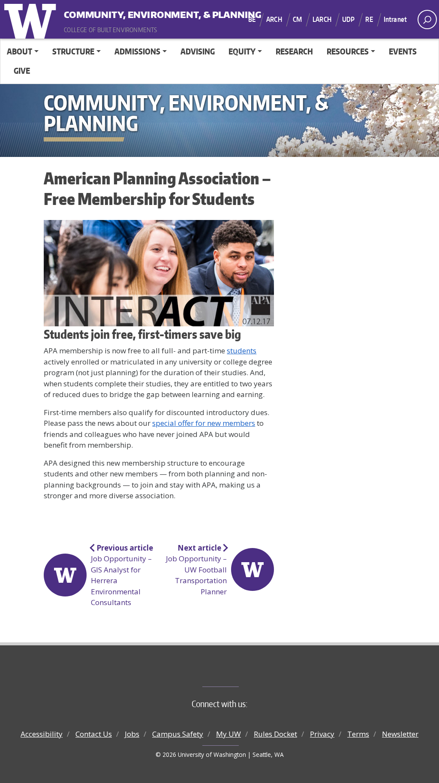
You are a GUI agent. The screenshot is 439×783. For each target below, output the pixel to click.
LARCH (322, 19)
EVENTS (403, 51)
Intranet (395, 19)
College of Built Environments (237, 672)
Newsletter (400, 734)
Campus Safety (177, 734)
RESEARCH (294, 51)
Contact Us (93, 734)
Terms (358, 734)
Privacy (322, 734)
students (241, 350)
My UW (228, 734)
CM (297, 19)
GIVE (22, 70)
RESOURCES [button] (348, 51)
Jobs (132, 734)
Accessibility (42, 734)
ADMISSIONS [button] (137, 51)
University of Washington (32, 19)
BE (252, 19)
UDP (348, 19)
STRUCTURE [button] (73, 51)
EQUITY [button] (242, 51)
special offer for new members (203, 423)
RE (369, 19)
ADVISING (197, 51)
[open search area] (427, 19)
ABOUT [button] (19, 51)
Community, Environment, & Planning (117, 12)
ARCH (274, 19)
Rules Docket (275, 734)
